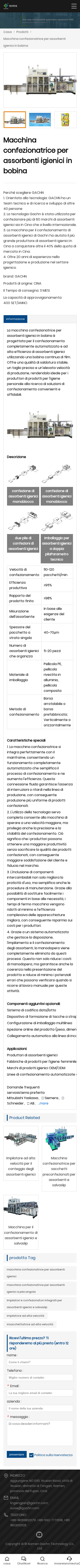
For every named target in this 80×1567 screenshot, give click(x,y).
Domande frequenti (23, 1087)
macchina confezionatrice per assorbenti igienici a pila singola (36, 1288)
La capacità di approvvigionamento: (32, 297)
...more (43, 1103)
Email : (13, 1386)
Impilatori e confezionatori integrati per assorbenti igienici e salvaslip (34, 1303)
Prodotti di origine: (18, 283)
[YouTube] (39, 1534)
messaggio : (18, 1417)
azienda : (14, 1402)
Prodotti (22, 32)
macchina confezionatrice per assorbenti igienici (36, 1273)
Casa (7, 32)
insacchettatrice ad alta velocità (30, 1324)
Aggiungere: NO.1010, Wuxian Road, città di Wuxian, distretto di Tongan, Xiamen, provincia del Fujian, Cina (41, 1486)
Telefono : (15, 1371)
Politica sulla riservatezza (53, 1455)
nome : (12, 1356)
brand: (8, 276)
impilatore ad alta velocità (25, 1316)
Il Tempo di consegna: (21, 290)
